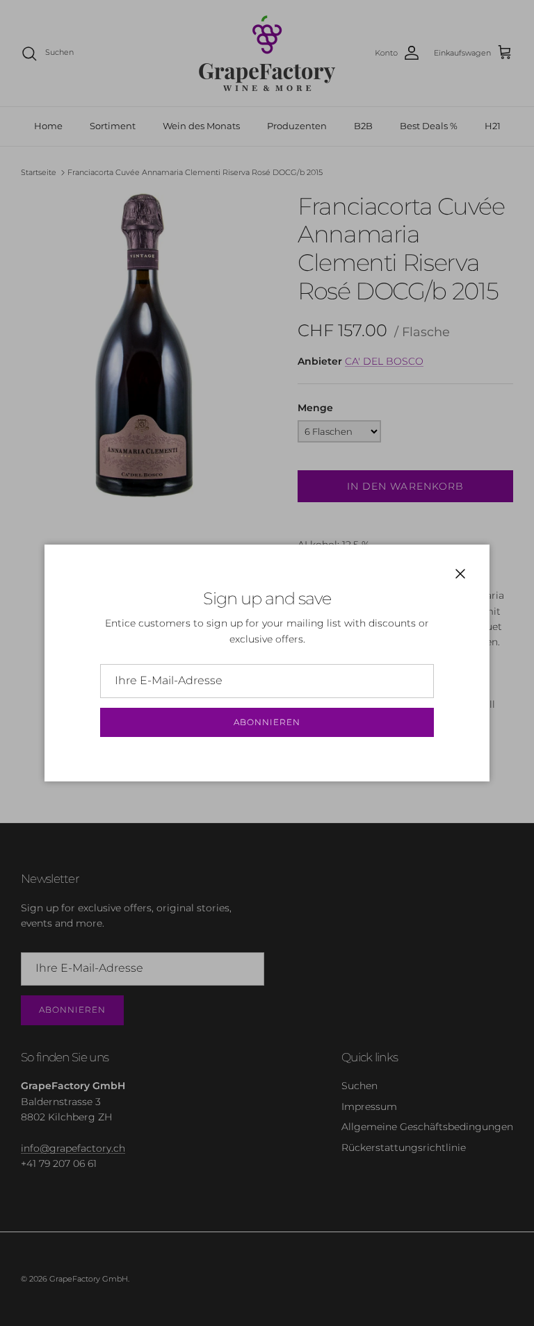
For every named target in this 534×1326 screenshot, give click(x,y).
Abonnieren (267, 722)
